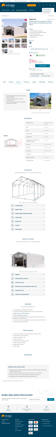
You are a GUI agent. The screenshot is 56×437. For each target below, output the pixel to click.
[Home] (2, 15)
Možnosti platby (18, 430)
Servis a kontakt (31, 5)
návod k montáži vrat (25, 313)
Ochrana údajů (18, 423)
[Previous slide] (1, 28)
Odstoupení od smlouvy (19, 425)
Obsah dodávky (42, 82)
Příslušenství (50, 82)
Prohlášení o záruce (19, 426)
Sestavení (34, 82)
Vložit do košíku (42, 65)
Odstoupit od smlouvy (6, 423)
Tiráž (16, 428)
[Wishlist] (46, 5)
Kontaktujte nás (47, 11)
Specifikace (11, 82)
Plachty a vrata (26, 82)
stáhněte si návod (16, 313)
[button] (50, 5)
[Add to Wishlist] (52, 65)
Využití (4, 82)
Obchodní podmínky (19, 421)
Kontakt (3, 421)
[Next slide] (27, 28)
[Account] (43, 5)
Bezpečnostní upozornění (23, 315)
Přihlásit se (51, 399)
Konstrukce (18, 82)
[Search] (39, 5)
